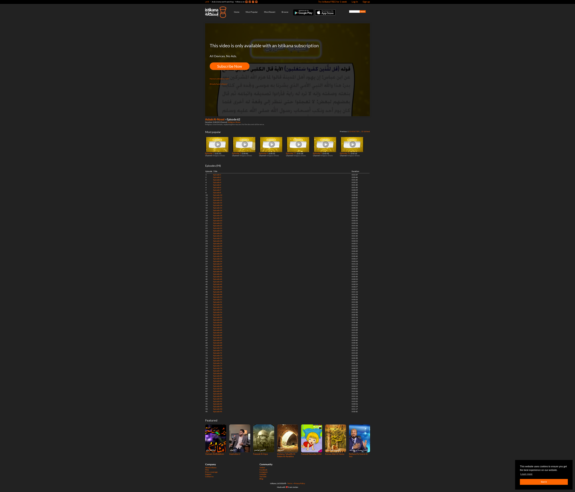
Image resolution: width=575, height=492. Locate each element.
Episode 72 (217, 353)
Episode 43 (217, 279)
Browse (285, 12)
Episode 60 (217, 322)
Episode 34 (217, 256)
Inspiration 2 (234, 454)
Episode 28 (217, 241)
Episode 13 (217, 203)
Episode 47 (217, 289)
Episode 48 (217, 292)
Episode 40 (217, 271)
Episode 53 (217, 304)
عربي (207, 1)
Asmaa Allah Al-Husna (334, 454)
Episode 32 (217, 251)
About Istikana (210, 467)
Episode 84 (217, 383)
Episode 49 (217, 294)
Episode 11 (217, 198)
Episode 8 (217, 192)
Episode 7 (217, 190)
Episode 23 (217, 228)
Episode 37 (217, 264)
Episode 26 (217, 236)
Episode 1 (209, 153)
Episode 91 (217, 401)
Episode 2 (236, 153)
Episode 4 (263, 153)
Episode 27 (217, 238)
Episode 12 (217, 200)
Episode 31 (217, 248)
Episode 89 (217, 396)
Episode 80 (217, 373)
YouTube (262, 476)
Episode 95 (217, 411)
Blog (261, 479)
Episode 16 (217, 210)
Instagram (263, 472)
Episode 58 (217, 317)
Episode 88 (217, 394)
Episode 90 (217, 399)
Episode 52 (217, 302)
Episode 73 (217, 355)
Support (208, 474)
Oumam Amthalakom (214, 454)
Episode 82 (217, 378)
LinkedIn (262, 474)
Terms (290, 483)
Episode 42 (217, 276)
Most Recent (269, 12)
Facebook (263, 470)
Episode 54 (217, 307)
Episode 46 (217, 287)
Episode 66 (217, 338)
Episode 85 (217, 386)
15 (362, 131)
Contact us (209, 476)
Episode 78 (217, 368)
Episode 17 (217, 213)
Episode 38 (217, 266)
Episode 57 (217, 315)
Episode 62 (217, 327)
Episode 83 (217, 381)
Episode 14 (217, 205)
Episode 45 (217, 284)
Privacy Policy (299, 483)
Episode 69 (217, 345)
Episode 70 (217, 348)
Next (368, 131)
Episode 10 (217, 195)
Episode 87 (217, 391)
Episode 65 (217, 335)
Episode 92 (217, 404)
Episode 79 (217, 371)
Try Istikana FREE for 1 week (332, 1)
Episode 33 (217, 254)
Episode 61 (217, 325)
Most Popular (252, 12)
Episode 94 (217, 409)
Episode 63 (217, 330)
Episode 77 (291, 153)
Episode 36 (217, 261)
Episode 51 (217, 299)
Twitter (262, 467)
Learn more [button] (526, 474)
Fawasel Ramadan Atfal (311, 454)
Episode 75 (217, 360)
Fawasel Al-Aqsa (260, 454)
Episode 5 (217, 185)
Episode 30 (217, 246)
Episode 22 (217, 226)
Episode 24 (217, 231)
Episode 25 (217, 233)
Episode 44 (217, 282)
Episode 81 (217, 376)
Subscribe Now (229, 66)
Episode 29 (217, 243)
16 (365, 131)
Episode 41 (217, 274)
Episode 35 (217, 259)
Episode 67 (217, 340)
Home (236, 12)
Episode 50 (217, 297)
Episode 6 (217, 187)
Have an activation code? (219, 79)
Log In (355, 1)
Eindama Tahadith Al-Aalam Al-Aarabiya (286, 455)
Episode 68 (217, 343)
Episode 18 (217, 215)
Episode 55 (217, 310)
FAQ (207, 470)
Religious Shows (234, 122)
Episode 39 (217, 269)
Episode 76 (345, 153)
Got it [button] (544, 482)
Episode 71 (217, 350)
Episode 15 (217, 208)
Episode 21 (217, 223)
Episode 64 (217, 332)
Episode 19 (217, 218)
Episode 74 (217, 358)
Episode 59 (217, 320)
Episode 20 (217, 220)
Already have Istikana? (218, 84)
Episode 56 (217, 312)
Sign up (366, 1)
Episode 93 (217, 406)
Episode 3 (317, 153)
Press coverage (211, 472)
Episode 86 (217, 388)
